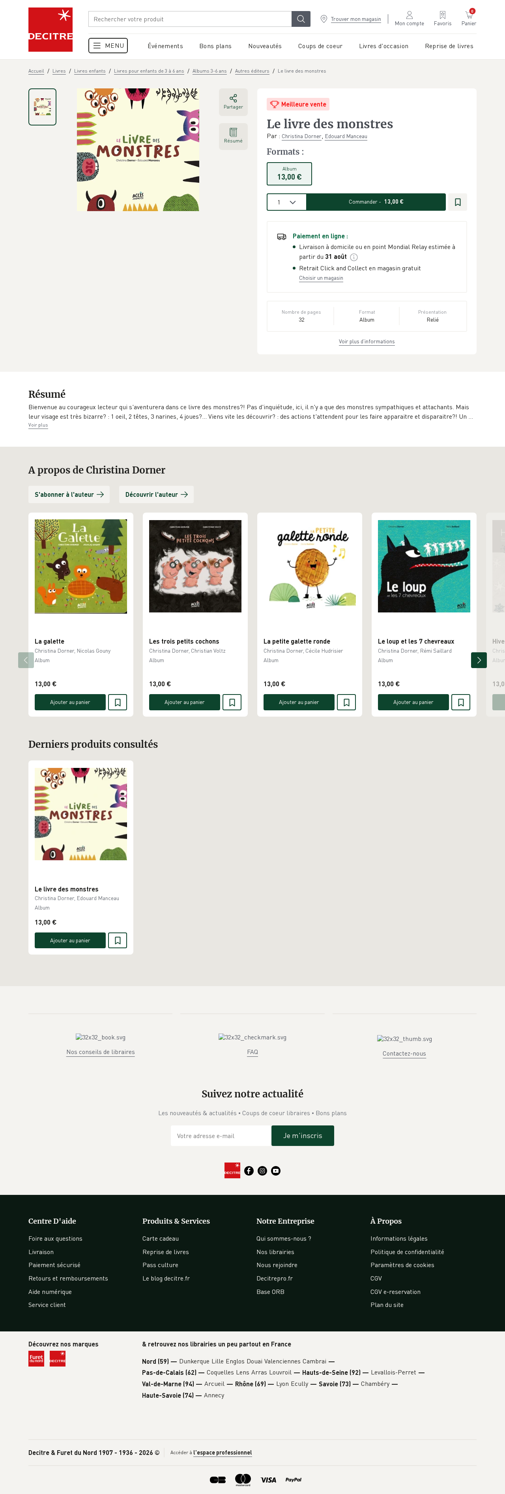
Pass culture (160, 1265)
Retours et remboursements (68, 1278)
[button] (252, 412)
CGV (376, 1278)
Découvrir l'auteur (151, 494)
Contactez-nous (404, 1053)
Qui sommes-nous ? (283, 1238)
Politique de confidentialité (407, 1252)
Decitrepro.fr (274, 1278)
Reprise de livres (165, 1252)
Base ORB (270, 1292)
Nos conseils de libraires (100, 1052)
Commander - (376, 201)
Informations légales (399, 1238)
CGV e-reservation (395, 1292)
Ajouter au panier (70, 701)
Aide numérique (50, 1292)
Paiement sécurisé (54, 1265)
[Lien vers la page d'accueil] (50, 29)
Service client (47, 1305)
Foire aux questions (55, 1238)
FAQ (252, 1052)
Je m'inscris (302, 1135)
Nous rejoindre (276, 1265)
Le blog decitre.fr (166, 1278)
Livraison (41, 1252)
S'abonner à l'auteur (64, 494)
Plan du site (387, 1305)
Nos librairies (275, 1252)
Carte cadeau (160, 1238)
